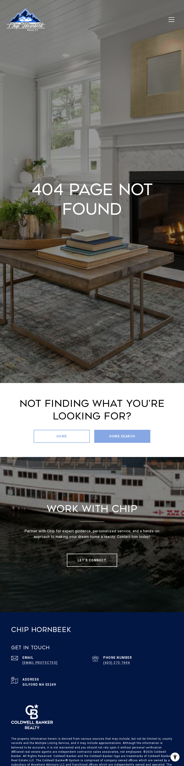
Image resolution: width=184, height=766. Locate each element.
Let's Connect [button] (92, 560)
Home (62, 436)
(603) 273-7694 (116, 663)
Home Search (122, 436)
